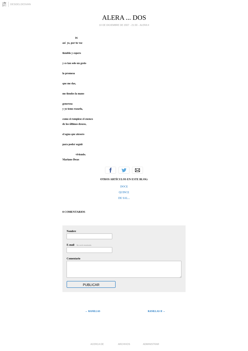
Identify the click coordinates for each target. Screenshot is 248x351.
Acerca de (97, 344)
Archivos (124, 344)
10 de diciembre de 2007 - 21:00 (118, 25)
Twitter (124, 170)
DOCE (124, 186)
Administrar (151, 344)
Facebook (110, 170)
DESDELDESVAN (20, 4)
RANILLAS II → (156, 311)
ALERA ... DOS (124, 17)
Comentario (73, 258)
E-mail (79, 244)
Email (137, 170)
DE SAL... (124, 198)
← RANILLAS (92, 311)
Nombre (71, 231)
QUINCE (124, 192)
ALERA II (144, 25)
